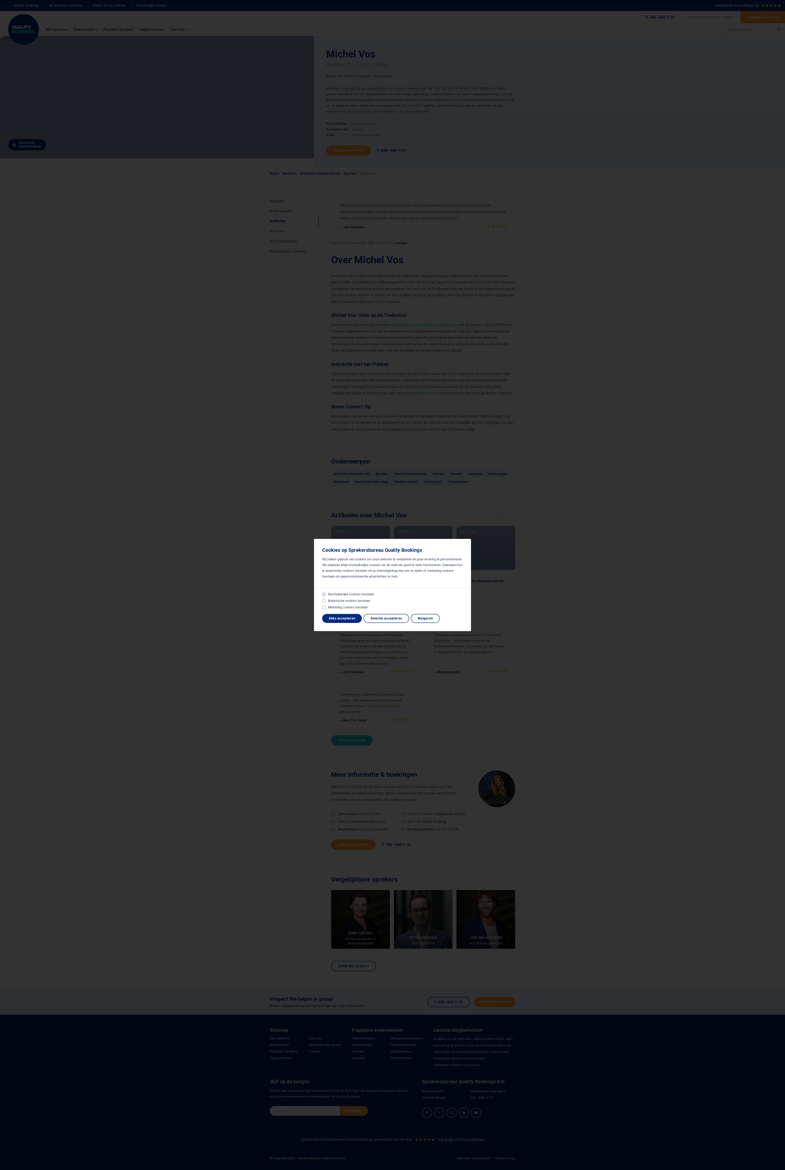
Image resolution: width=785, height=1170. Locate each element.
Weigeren (425, 618)
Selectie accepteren (386, 618)
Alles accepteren (342, 618)
